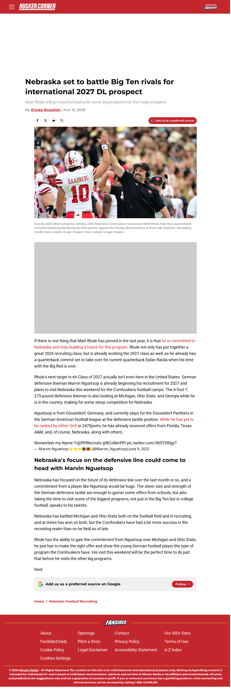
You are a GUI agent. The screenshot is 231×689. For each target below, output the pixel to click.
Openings (86, 633)
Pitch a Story (89, 641)
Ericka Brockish (45, 110)
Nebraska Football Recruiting (73, 601)
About (45, 633)
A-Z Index (173, 649)
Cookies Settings (55, 658)
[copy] (62, 120)
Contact (122, 633)
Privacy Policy (127, 641)
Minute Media (28, 670)
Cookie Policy (52, 649)
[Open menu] (11, 6)
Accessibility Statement (136, 649)
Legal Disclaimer (93, 649)
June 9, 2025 (139, 448)
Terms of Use (176, 641)
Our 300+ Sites (177, 633)
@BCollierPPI (114, 443)
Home (39, 601)
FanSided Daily (53, 641)
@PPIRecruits (89, 443)
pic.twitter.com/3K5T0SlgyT (152, 443)
